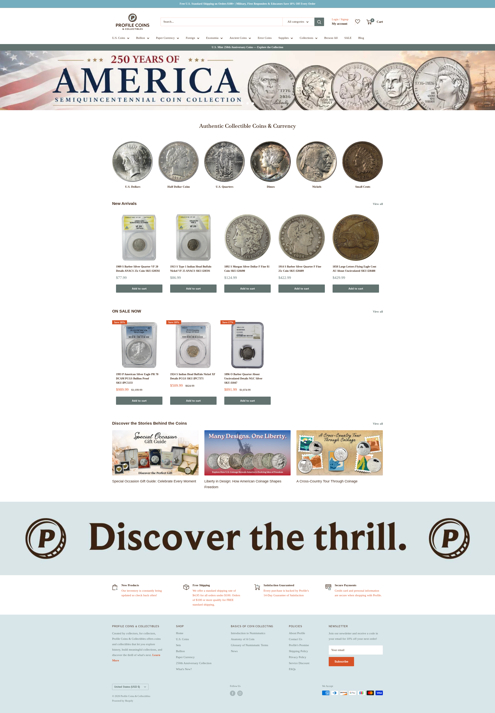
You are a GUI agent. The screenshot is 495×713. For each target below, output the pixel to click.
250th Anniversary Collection (194, 663)
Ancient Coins (238, 37)
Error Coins (265, 37)
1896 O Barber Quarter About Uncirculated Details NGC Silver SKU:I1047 (243, 378)
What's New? (184, 669)
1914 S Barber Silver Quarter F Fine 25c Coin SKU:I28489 (299, 268)
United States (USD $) (127, 686)
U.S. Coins (118, 37)
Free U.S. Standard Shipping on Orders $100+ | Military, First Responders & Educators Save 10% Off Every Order (247, 3)
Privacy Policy (297, 657)
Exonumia (212, 37)
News (234, 651)
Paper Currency (165, 37)
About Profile (297, 633)
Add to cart (139, 288)
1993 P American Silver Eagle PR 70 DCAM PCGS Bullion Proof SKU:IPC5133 (137, 378)
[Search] (319, 22)
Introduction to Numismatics (248, 633)
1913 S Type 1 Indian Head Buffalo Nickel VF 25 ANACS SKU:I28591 (190, 268)
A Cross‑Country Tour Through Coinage (327, 481)
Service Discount (299, 663)
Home (179, 633)
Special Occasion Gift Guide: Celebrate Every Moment (154, 481)
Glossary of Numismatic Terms (249, 645)
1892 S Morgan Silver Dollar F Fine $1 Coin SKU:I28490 (247, 268)
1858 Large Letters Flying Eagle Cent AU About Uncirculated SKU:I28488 (354, 268)
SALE (348, 37)
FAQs (292, 669)
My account (339, 23)
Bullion (140, 37)
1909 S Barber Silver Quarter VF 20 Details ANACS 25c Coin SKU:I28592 (138, 268)
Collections (306, 37)
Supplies (283, 37)
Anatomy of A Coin (242, 639)
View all (378, 203)
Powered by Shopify (122, 700)
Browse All (331, 37)
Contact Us (295, 639)
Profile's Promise (299, 645)
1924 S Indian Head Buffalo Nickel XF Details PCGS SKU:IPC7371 (192, 376)
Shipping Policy (298, 651)
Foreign (190, 37)
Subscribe (341, 661)
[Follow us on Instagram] (240, 693)
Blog (361, 37)
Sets (178, 645)
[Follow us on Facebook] (232, 693)
